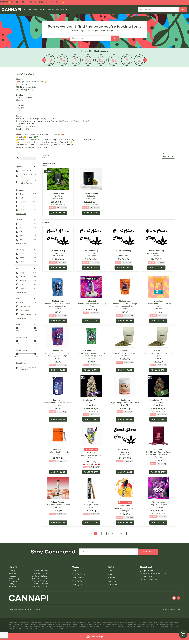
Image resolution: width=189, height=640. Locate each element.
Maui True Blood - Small (156, 253)
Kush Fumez (158, 403)
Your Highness (158, 502)
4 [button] (108, 533)
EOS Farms (125, 350)
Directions (112, 581)
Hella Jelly (91, 196)
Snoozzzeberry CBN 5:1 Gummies (58, 403)
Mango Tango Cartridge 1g (125, 508)
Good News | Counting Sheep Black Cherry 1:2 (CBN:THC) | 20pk (158, 454)
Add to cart (59, 213)
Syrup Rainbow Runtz (158, 505)
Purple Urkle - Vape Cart (91, 455)
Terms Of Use (175, 609)
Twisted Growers (91, 193)
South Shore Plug (58, 251)
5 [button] (112, 533)
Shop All (27, 9)
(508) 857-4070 (147, 571)
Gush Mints (58, 196)
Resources (60, 9)
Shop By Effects (79, 581)
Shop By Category (80, 574)
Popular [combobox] (166, 156)
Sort (165, 154)
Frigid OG (91, 253)
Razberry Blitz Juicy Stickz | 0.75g (91, 304)
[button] (18, 158)
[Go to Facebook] (174, 598)
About (111, 571)
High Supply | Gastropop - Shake (125, 403)
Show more (21, 214)
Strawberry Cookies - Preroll (58, 505)
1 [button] (95, 533)
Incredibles (158, 301)
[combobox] (58, 202)
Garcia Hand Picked (91, 400)
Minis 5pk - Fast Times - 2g (57, 452)
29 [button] (121, 533)
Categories (37, 9)
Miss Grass (58, 449)
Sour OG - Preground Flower (125, 353)
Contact (112, 578)
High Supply (125, 400)
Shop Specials (78, 578)
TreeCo (91, 502)
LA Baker (91, 403)
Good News (158, 449)
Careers (111, 574)
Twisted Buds (58, 193)
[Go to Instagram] (178, 598)
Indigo (123, 253)
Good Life (58, 253)
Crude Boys (91, 453)
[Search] (183, 9)
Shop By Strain (78, 585)
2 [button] (99, 533)
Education (112, 585)
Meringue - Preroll (91, 505)
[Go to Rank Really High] (94, 636)
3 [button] (104, 533)
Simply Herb (125, 506)
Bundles (50, 9)
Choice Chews (58, 301)
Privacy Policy (164, 609)
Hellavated (91, 301)
